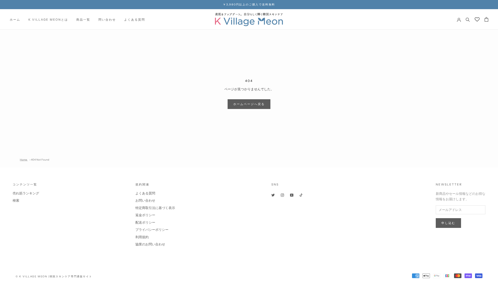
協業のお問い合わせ (150, 244)
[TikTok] (301, 195)
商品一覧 (83, 19)
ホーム (15, 19)
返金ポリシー (145, 215)
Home (24, 159)
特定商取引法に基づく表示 (155, 208)
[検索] (468, 19)
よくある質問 (134, 19)
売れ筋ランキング (26, 193)
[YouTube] (291, 195)
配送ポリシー (145, 222)
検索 (16, 200)
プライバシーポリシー (151, 230)
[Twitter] (273, 195)
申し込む (448, 223)
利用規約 (142, 237)
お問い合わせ (145, 200)
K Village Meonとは (48, 19)
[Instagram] (282, 195)
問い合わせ (107, 19)
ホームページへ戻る (249, 104)
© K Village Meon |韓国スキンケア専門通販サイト (54, 276)
